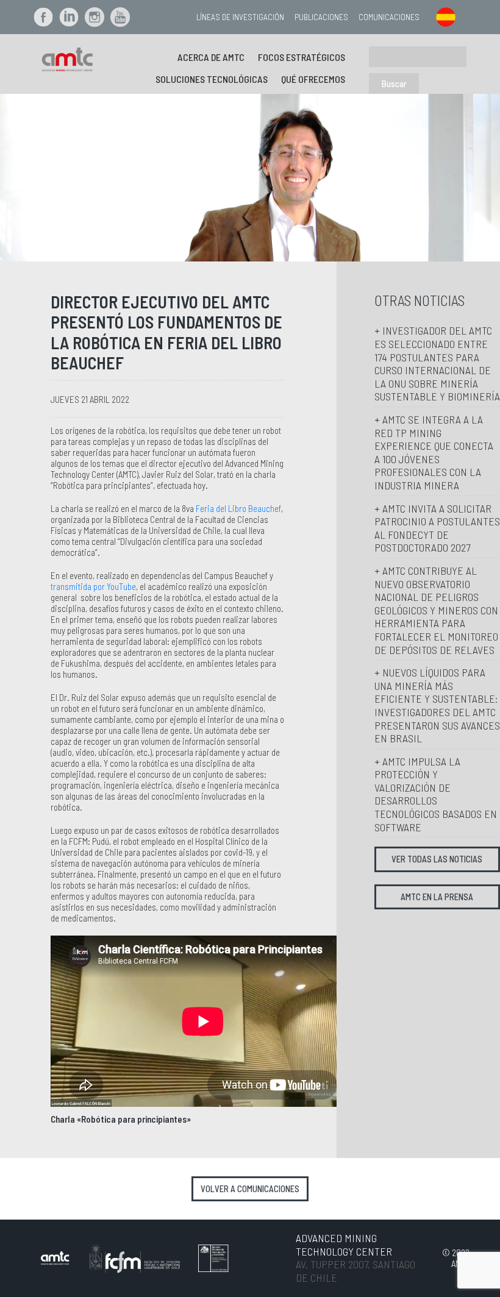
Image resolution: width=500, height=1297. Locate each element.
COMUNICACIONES (389, 17)
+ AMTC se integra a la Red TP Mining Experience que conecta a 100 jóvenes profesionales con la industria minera (433, 452)
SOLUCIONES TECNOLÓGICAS (211, 79)
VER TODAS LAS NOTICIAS (436, 859)
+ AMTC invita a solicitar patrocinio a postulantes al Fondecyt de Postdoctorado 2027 (437, 528)
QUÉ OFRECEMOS (313, 79)
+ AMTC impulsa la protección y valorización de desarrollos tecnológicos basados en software (435, 794)
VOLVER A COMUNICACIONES (250, 1189)
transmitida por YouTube (93, 586)
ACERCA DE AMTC (211, 57)
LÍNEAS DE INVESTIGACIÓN (240, 17)
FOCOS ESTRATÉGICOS (301, 57)
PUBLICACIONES (321, 17)
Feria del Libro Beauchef (238, 508)
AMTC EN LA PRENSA (437, 897)
